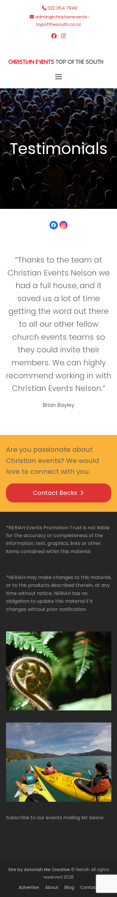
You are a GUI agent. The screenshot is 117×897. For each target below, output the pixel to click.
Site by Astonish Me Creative (39, 870)
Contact (89, 887)
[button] (58, 76)
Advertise (29, 887)
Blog (69, 887)
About (51, 887)
